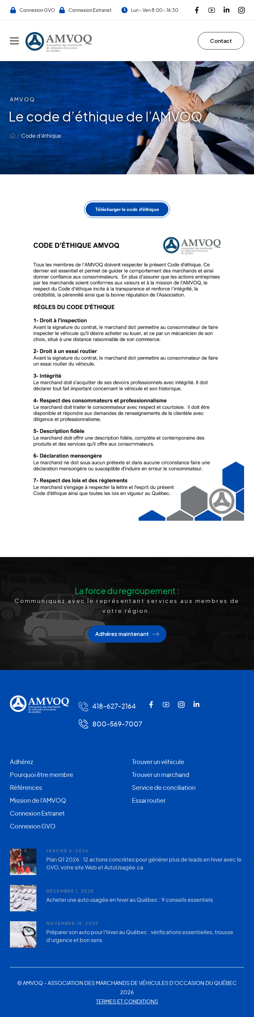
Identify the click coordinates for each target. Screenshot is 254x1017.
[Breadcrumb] (12, 135)
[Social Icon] (196, 10)
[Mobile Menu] (14, 40)
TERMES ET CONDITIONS (127, 1001)
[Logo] (58, 42)
